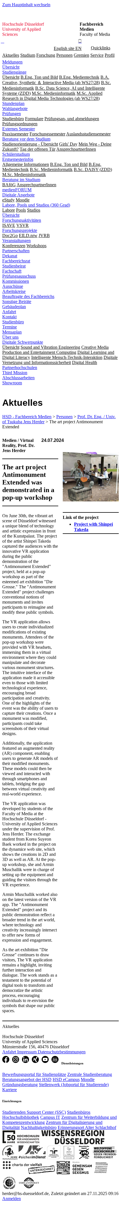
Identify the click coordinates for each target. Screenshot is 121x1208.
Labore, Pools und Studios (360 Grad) (36, 205)
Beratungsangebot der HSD (26, 1079)
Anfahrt (9, 311)
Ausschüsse (12, 286)
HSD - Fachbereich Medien (26, 416)
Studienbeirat (14, 266)
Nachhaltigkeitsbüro (39, 1127)
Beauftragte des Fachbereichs (28, 296)
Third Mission (14, 372)
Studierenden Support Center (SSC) (34, 1112)
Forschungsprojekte (19, 230)
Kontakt (9, 316)
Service (97, 55)
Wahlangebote (15, 108)
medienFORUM (17, 189)
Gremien (81, 55)
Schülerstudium (16, 154)
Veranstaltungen (16, 240)
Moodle (88, 1079)
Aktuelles (10, 55)
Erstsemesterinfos (17, 159)
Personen (64, 55)
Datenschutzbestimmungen (62, 1051)
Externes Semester (18, 128)
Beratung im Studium (21, 179)
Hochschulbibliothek (20, 1117)
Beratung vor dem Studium (26, 139)
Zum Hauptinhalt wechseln (26, 4)
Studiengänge (14, 72)
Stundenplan (13, 103)
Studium (27, 55)
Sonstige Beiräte (16, 301)
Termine (9, 327)
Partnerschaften (16, 250)
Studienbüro (13, 321)
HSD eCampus (66, 1079)
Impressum (27, 1051)
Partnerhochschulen (19, 367)
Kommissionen (15, 281)
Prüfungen (11, 113)
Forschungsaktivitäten (21, 220)
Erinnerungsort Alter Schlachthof (87, 1127)
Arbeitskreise (14, 291)
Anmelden (11, 1198)
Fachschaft (11, 271)
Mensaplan (12, 332)
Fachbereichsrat (16, 260)
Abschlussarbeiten (18, 377)
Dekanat (9, 255)
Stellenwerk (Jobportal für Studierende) (74, 1084)
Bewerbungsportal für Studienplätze (34, 1074)
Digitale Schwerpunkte (22, 342)
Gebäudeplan (14, 306)
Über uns (10, 337)
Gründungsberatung (20, 1084)
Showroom (12, 382)
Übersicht (10, 67)
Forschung (45, 55)
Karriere (9, 1089)
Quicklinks (100, 47)
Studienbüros (78, 1112)
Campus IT (50, 1117)
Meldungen (12, 62)
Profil (110, 55)
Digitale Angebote (18, 194)
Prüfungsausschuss (19, 276)
